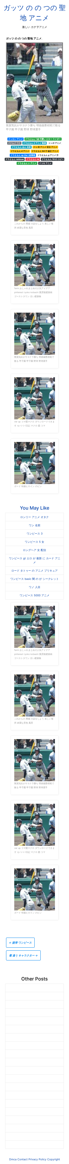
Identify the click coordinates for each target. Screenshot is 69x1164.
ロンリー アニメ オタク (34, 517)
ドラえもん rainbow (14, 159)
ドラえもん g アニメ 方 (48, 155)
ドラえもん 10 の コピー (53, 159)
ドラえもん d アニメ (20, 151)
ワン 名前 (34, 525)
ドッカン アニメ (15, 139)
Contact (22, 1159)
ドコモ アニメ (45, 163)
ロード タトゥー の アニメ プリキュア (34, 570)
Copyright (53, 1159)
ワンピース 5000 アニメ (34, 595)
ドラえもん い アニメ (27, 163)
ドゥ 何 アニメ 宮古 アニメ (45, 147)
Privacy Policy (37, 1159)
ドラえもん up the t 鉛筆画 (23, 155)
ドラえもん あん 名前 (21, 147)
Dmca (13, 1159)
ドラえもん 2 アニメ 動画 (34, 143)
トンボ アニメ (54, 143)
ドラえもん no (32, 159)
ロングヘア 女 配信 (34, 550)
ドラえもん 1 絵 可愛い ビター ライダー (43, 139)
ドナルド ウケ (14, 143)
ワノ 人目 (34, 587)
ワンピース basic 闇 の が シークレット (34, 578)
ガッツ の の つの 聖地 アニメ (35, 13)
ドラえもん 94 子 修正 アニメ (44, 151)
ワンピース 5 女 (34, 541)
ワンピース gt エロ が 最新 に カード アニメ (34, 560)
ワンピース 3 (35, 533)
